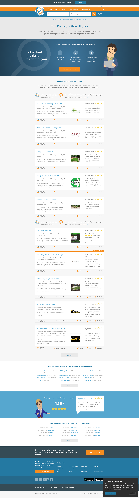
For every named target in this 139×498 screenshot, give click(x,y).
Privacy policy (96, 466)
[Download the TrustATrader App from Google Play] (89, 479)
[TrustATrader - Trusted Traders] (39, 8)
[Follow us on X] (40, 479)
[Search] (94, 14)
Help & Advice (60, 469)
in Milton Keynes (46, 372)
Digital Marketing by (98, 493)
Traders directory (73, 469)
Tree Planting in (46, 428)
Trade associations (73, 466)
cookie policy (117, 489)
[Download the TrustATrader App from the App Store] (99, 479)
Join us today (95, 452)
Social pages (84, 471)
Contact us (83, 469)
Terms (70, 471)
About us (58, 466)
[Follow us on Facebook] (36, 479)
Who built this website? (86, 493)
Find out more (84, 97)
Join (80, 2)
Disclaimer (95, 469)
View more (69, 355)
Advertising (84, 466)
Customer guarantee (98, 471)
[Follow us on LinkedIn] (47, 479)
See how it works (44, 471)
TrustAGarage (53, 487)
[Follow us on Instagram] (44, 479)
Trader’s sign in (100, 6)
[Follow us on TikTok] (51, 479)
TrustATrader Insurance (67, 487)
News (57, 471)
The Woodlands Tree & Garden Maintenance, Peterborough (86, 399)
